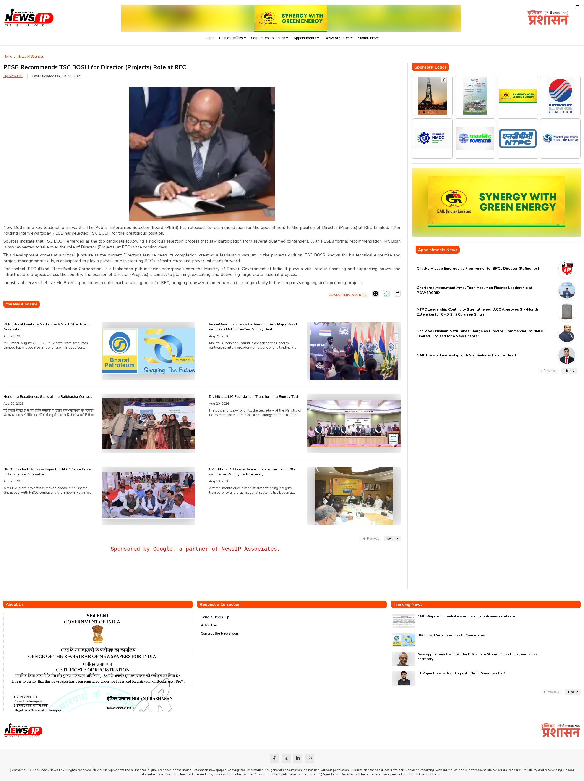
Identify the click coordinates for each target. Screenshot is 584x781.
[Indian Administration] (548, 18)
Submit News (369, 37)
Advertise (209, 625)
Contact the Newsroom (220, 633)
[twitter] (286, 758)
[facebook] (274, 758)
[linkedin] (297, 758)
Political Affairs (231, 37)
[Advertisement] (86, 572)
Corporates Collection (268, 37)
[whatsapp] (309, 758)
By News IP (13, 76)
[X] (375, 293)
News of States (337, 37)
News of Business (31, 56)
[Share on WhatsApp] (386, 293)
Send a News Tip (215, 617)
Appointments (304, 37)
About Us (15, 604)
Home (209, 37)
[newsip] (29, 18)
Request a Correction (220, 604)
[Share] (397, 293)
